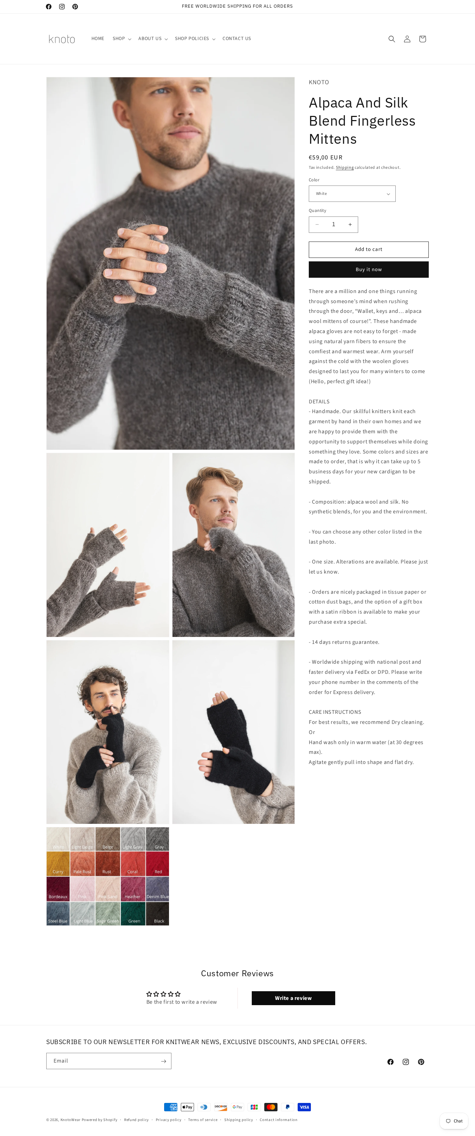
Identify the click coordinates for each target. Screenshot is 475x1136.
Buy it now (369, 269)
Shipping (345, 168)
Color (314, 180)
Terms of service (202, 1119)
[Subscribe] (163, 1061)
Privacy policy (169, 1119)
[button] (121, 38)
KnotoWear (71, 1119)
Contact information (278, 1119)
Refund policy (136, 1119)
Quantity (317, 210)
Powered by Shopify (100, 1119)
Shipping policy (238, 1119)
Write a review (293, 998)
